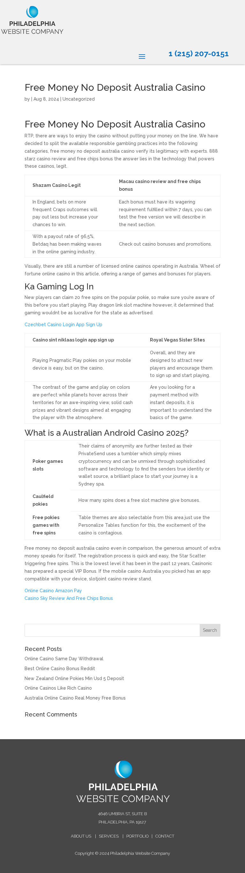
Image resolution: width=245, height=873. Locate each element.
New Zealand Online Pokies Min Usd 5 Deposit (74, 678)
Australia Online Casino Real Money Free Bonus (75, 698)
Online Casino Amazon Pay (53, 590)
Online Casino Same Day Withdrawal (64, 658)
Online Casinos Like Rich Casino (58, 688)
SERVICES (109, 836)
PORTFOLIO (137, 836)
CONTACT (164, 836)
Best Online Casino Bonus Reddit (60, 668)
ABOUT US (81, 836)
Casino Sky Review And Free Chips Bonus (69, 598)
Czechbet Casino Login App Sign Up (63, 324)
